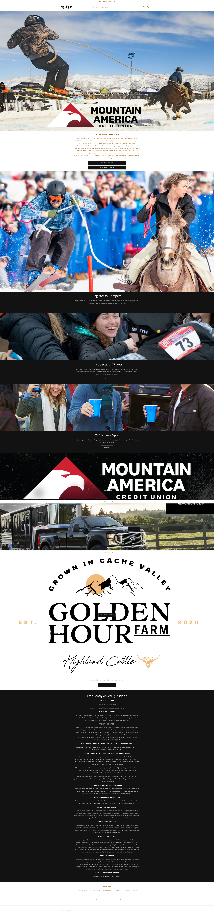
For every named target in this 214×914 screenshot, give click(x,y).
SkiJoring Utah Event (102, 369)
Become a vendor (119, 890)
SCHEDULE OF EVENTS (81, 890)
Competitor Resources (95, 890)
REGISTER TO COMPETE (107, 167)
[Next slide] (108, 501)
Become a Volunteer (131, 890)
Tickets (107, 379)
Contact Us (107, 893)
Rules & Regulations (108, 890)
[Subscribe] (120, 899)
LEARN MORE (107, 308)
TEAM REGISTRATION (110, 876)
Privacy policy (79, 910)
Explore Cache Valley (107, 685)
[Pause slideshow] (113, 501)
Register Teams (134, 476)
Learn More (107, 447)
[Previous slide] (101, 501)
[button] (144, 7)
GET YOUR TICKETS (107, 163)
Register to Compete (107, 614)
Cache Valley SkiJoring (69, 910)
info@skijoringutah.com (115, 749)
